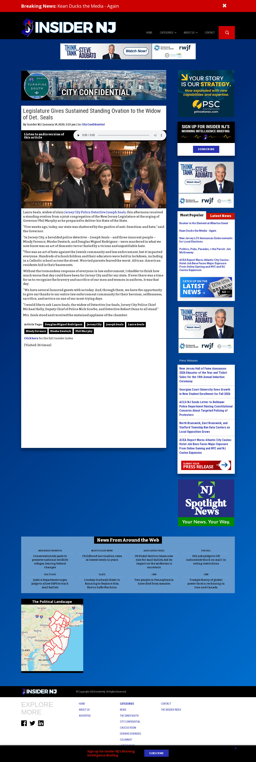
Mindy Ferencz (36, 331)
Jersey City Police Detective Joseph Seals (95, 212)
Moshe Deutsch (60, 331)
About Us (84, 709)
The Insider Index (171, 709)
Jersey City (94, 324)
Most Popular (192, 215)
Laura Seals (136, 324)
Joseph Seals (115, 324)
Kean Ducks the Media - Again (70, 6)
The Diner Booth (129, 715)
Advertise (85, 715)
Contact (166, 703)
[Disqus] (93, 398)
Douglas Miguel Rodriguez (63, 324)
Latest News (220, 216)
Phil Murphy (83, 331)
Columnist (126, 739)
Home (82, 703)
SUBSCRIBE (206, 149)
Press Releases (188, 360)
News (123, 709)
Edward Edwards (130, 733)
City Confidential (93, 124)
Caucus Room (128, 727)
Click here (31, 338)
